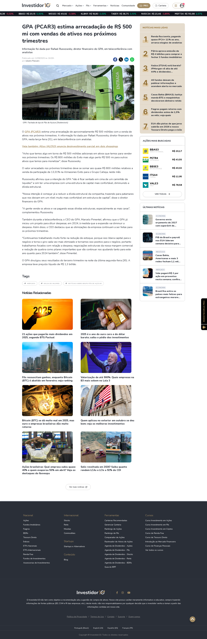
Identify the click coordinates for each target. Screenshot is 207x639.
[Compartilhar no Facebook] (115, 59)
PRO (145, 5)
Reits (66, 524)
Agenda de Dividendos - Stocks (119, 554)
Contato (110, 616)
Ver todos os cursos (154, 550)
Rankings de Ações (113, 529)
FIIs (87, 5)
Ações (78, 5)
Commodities (69, 533)
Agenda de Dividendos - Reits (118, 558)
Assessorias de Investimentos (36, 562)
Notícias (114, 5)
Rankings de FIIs (112, 533)
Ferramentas (99, 5)
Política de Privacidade (77, 616)
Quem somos (134, 616)
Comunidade (128, 5)
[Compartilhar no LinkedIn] (126, 59)
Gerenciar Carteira (113, 524)
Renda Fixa (28, 554)
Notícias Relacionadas (36, 293)
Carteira (162, 5)
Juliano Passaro (32, 61)
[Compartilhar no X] (121, 59)
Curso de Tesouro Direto (156, 537)
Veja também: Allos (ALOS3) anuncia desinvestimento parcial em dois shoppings (70, 146)
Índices (26, 541)
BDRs (25, 533)
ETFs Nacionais (30, 546)
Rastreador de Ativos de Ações (119, 541)
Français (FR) (127, 628)
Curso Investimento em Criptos (159, 529)
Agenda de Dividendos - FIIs (117, 550)
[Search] (57, 5)
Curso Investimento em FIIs (157, 524)
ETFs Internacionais (32, 550)
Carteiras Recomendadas (116, 520)
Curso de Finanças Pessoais (157, 546)
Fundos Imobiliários (31, 524)
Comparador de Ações (115, 537)
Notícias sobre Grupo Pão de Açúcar (85, 284)
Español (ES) (113, 628)
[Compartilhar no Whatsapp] (132, 59)
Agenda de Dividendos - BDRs (118, 562)
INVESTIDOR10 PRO (204, 311)
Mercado (67, 5)
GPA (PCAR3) (33, 131)
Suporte (121, 616)
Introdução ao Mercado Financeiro (160, 541)
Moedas (67, 529)
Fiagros (26, 529)
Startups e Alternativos (74, 546)
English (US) (98, 628)
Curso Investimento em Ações (158, 520)
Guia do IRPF (110, 567)
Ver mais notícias (76, 487)
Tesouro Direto (30, 537)
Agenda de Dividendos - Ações (119, 546)
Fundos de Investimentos (34, 558)
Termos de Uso (97, 616)
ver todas (161, 194)
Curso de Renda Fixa (154, 533)
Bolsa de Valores (52, 284)
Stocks (67, 520)
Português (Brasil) (81, 628)
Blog (66, 559)
